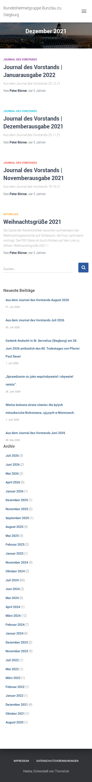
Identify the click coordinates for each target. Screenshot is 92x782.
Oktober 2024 (15, 571)
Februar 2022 (15, 687)
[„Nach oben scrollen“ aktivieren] (83, 773)
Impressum (21, 760)
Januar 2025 (14, 553)
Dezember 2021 (17, 704)
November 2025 (17, 509)
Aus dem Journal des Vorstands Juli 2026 (35, 320)
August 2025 (14, 527)
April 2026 (13, 482)
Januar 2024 (14, 633)
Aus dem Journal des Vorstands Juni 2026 (35, 433)
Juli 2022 (12, 660)
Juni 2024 (13, 589)
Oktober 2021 (15, 713)
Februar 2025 (15, 544)
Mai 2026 (12, 473)
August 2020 (14, 722)
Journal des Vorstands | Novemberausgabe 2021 (33, 174)
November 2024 (17, 562)
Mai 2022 (12, 669)
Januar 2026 (14, 491)
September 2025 (17, 518)
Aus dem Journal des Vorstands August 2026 (37, 300)
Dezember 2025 (17, 500)
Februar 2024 (15, 624)
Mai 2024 (12, 598)
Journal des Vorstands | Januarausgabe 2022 (32, 71)
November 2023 (17, 651)
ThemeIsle (62, 771)
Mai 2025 (12, 535)
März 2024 (13, 615)
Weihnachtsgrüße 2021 (32, 221)
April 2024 (13, 607)
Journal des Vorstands (20, 59)
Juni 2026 (13, 464)
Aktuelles (10, 214)
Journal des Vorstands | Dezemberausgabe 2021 (33, 122)
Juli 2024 (12, 580)
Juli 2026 (12, 455)
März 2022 (13, 678)
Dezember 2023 (17, 642)
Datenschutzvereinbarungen (57, 760)
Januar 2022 (14, 695)
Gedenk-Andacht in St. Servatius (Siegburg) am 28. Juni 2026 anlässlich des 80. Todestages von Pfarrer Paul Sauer (43, 348)
